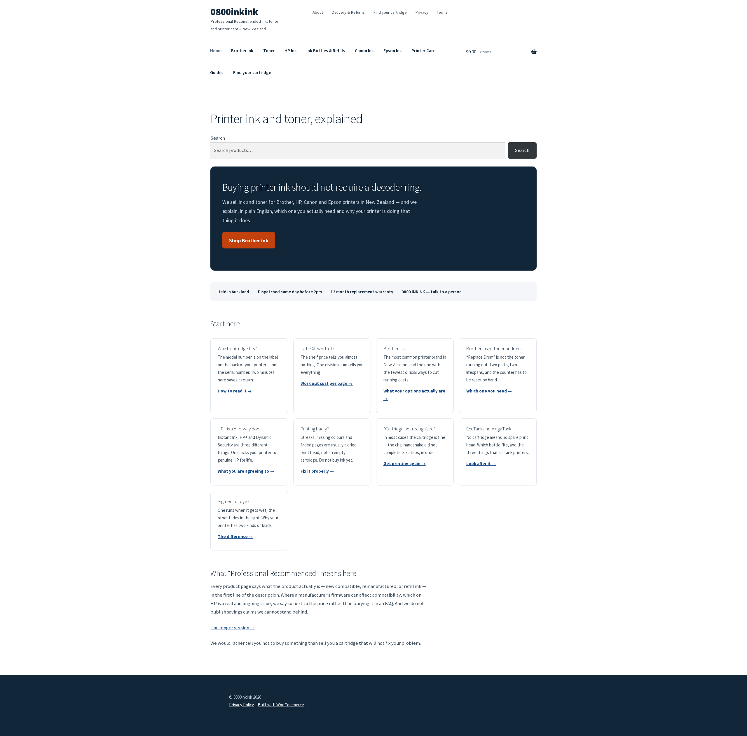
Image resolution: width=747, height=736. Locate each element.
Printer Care (423, 50)
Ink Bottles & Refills (325, 50)
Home (215, 50)
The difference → (235, 536)
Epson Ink (392, 50)
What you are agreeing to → (246, 471)
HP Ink (291, 50)
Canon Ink (364, 50)
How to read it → (235, 391)
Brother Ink (242, 50)
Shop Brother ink (248, 240)
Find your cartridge (390, 12)
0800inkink (234, 12)
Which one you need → (489, 391)
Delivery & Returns (348, 12)
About (318, 12)
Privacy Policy (241, 704)
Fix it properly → (317, 471)
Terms (442, 12)
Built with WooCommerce (281, 704)
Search (217, 138)
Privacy (421, 12)
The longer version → (232, 627)
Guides (217, 72)
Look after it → (481, 463)
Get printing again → (404, 463)
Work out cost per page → (327, 383)
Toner (269, 50)
